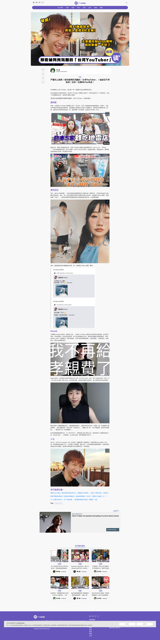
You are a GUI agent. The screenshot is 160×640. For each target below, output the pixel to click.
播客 (101, 7)
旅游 (73, 7)
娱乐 (90, 7)
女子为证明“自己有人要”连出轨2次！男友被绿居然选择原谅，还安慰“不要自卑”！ (59, 567)
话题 (67, 7)
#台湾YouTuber (58, 503)
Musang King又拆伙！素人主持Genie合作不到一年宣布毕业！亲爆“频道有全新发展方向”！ (80, 567)
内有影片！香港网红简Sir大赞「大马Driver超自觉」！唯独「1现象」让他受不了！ (59, 594)
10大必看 (60, 7)
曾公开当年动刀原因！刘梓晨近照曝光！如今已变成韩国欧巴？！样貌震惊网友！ (100, 594)
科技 (78, 7)
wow (90, 636)
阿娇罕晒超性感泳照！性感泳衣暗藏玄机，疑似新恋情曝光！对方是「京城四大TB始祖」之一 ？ (78, 496)
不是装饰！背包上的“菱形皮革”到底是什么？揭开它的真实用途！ (100, 567)
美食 (84, 7)
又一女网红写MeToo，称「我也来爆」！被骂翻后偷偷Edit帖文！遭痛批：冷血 (73, 499)
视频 (95, 7)
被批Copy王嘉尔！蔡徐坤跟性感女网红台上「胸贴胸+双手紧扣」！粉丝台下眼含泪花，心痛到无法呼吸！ (80, 493)
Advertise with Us (114, 628)
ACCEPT (145, 624)
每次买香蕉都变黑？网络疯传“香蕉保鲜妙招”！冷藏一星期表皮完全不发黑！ (80, 594)
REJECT (127, 624)
